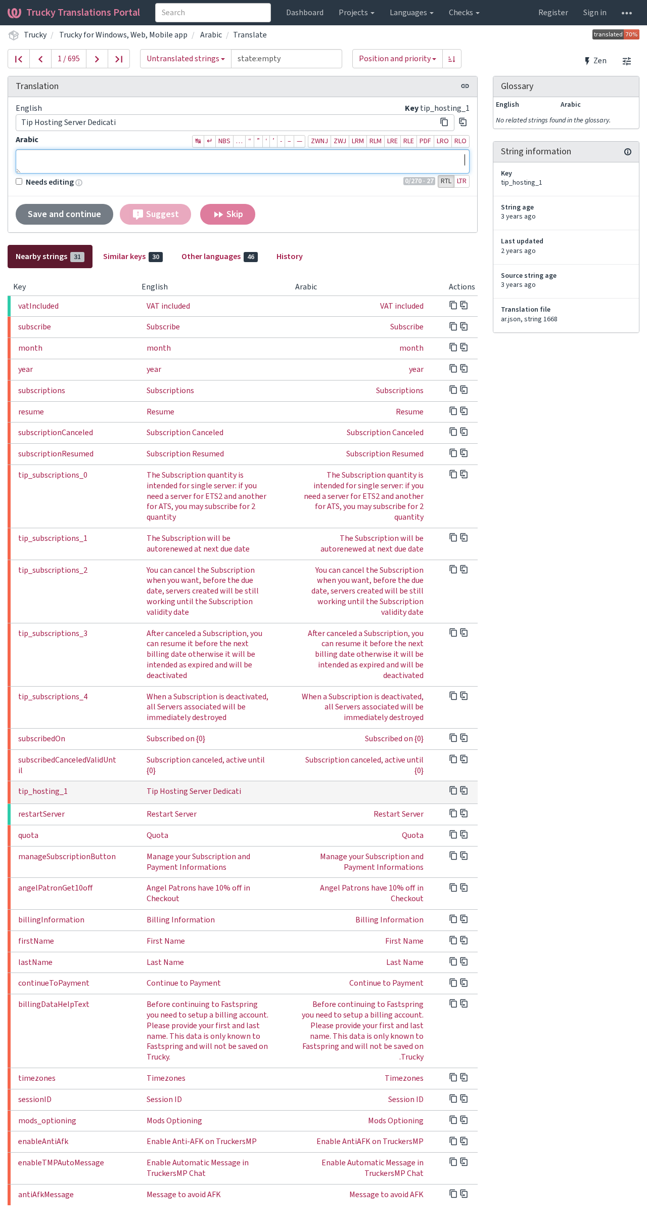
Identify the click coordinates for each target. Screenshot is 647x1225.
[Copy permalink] (465, 86)
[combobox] (213, 12)
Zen (599, 60)
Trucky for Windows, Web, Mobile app (123, 34)
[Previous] (40, 58)
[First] (19, 58)
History (289, 256)
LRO (443, 141)
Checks (462, 12)
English (29, 108)
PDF (425, 141)
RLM (375, 141)
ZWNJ (319, 141)
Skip (233, 214)
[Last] (119, 58)
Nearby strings (48, 256)
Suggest (161, 214)
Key (412, 108)
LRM (358, 141)
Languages (409, 12)
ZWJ (340, 141)
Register (553, 12)
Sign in (595, 12)
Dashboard (305, 12)
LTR (462, 181)
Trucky (35, 34)
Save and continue (64, 214)
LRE (392, 141)
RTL (446, 181)
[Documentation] (627, 152)
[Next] (97, 58)
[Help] (626, 12)
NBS (224, 141)
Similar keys (131, 256)
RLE (408, 141)
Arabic (211, 34)
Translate (250, 34)
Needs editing (50, 182)
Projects (354, 12)
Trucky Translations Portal (83, 13)
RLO (460, 141)
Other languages (217, 256)
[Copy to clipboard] (444, 121)
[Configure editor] (626, 60)
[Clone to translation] (463, 121)
